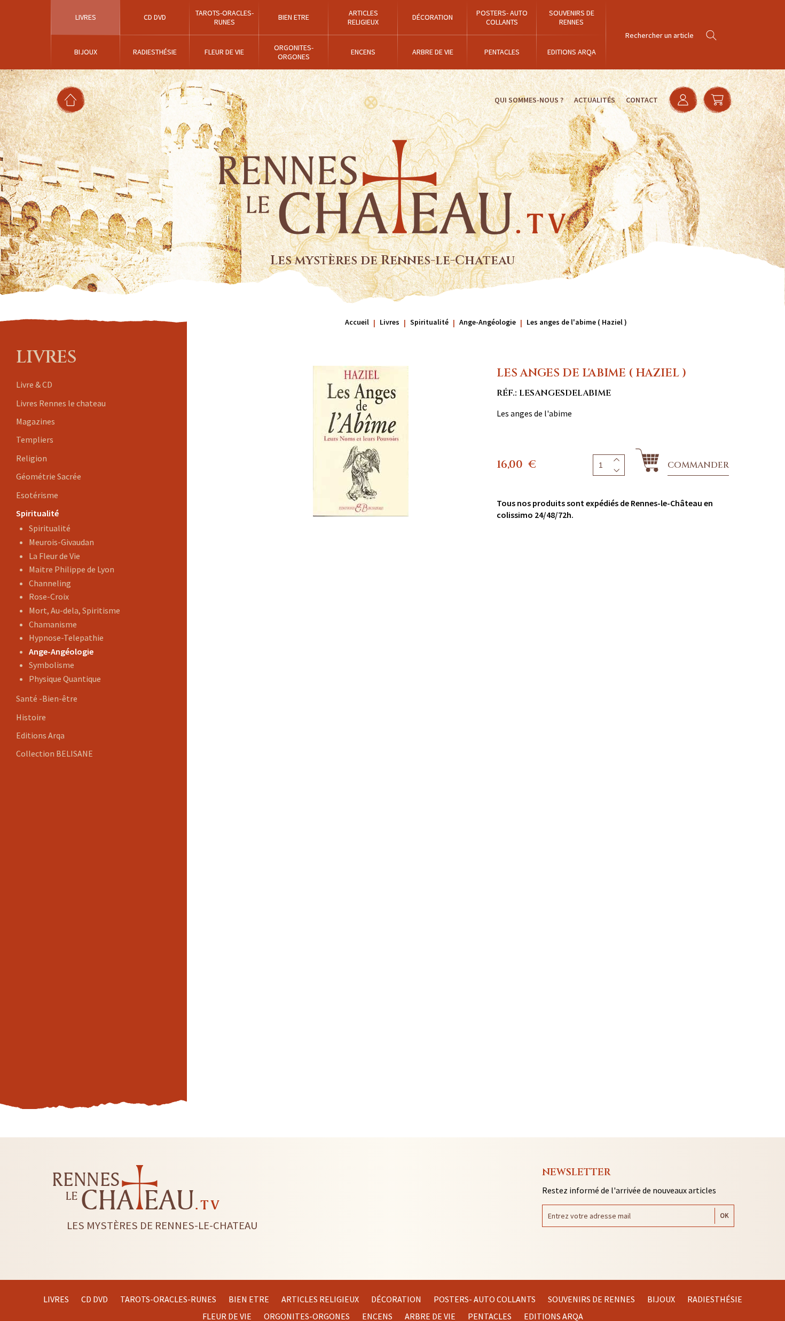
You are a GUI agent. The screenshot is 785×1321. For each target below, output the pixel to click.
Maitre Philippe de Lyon (71, 569)
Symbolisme (51, 664)
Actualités (594, 100)
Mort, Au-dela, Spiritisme (74, 610)
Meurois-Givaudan (61, 542)
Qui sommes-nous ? (528, 100)
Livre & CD (34, 384)
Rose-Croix (49, 596)
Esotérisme (37, 495)
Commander (698, 465)
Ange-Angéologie (61, 651)
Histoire (31, 717)
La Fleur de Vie (54, 556)
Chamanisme (53, 624)
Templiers (34, 439)
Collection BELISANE (54, 753)
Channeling (50, 583)
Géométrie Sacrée (48, 476)
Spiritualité (37, 513)
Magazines (35, 421)
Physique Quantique (65, 678)
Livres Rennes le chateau (61, 403)
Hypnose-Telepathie (66, 637)
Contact (642, 100)
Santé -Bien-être (46, 698)
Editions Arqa (40, 735)
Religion (31, 458)
